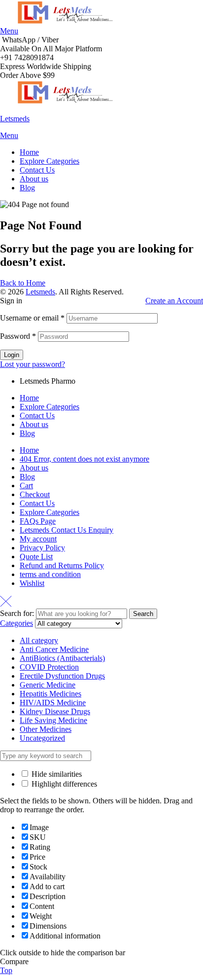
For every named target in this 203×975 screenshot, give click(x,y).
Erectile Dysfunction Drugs (62, 676)
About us (34, 424)
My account (38, 539)
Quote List (36, 556)
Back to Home (22, 283)
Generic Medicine (47, 685)
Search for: (17, 613)
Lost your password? (32, 364)
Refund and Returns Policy (62, 565)
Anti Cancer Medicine (54, 649)
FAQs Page (38, 521)
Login (11, 355)
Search (143, 613)
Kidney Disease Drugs (55, 711)
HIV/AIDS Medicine (53, 702)
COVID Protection (49, 667)
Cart (26, 485)
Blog (27, 433)
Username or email (32, 318)
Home (29, 398)
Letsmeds (15, 118)
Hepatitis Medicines (50, 693)
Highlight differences (63, 784)
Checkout (35, 494)
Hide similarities (56, 774)
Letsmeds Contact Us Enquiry (66, 530)
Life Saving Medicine (53, 720)
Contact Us (37, 415)
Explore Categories (49, 406)
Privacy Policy (42, 547)
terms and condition (50, 574)
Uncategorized (42, 738)
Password (18, 336)
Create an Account (174, 300)
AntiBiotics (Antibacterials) (62, 658)
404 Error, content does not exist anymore (84, 459)
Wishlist (32, 583)
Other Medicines (45, 729)
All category (39, 640)
